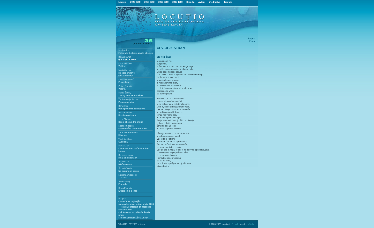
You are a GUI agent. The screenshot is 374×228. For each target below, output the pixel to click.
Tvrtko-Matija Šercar (128, 99)
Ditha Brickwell (125, 63)
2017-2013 (149, 2)
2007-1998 (177, 2)
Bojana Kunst (124, 57)
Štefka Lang (124, 181)
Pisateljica (123, 82)
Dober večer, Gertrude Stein (132, 128)
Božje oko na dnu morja (130, 122)
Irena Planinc (124, 119)
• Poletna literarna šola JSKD (133, 218)
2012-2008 (163, 2)
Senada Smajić (125, 168)
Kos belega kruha (127, 115)
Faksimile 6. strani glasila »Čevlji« (135, 53)
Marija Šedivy (124, 93)
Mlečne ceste (125, 164)
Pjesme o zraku (126, 102)
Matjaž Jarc (124, 145)
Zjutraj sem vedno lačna (130, 95)
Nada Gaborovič (126, 79)
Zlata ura (122, 177)
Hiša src (122, 135)
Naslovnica (123, 50)
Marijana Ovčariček (127, 175)
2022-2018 (135, 2)
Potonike (123, 184)
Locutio (122, 2)
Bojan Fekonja (125, 188)
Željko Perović (125, 86)
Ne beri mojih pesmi (128, 171)
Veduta (121, 89)
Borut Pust (123, 106)
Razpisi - (122, 198)
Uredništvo (214, 2)
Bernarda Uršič (125, 155)
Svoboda (123, 142)
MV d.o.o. (252, 224)
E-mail (235, 224)
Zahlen (121, 66)
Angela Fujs (124, 161)
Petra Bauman (125, 112)
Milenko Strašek (126, 126)
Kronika (190, 2)
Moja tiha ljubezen (127, 158)
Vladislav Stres (125, 139)
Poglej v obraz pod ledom (131, 108)
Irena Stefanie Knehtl (128, 132)
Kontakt (228, 2)
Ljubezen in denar (127, 191)
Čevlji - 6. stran (128, 59)
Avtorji (201, 2)
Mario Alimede (124, 70)
